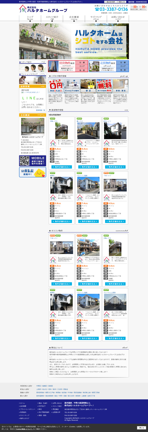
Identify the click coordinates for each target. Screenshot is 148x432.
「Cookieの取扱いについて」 (24, 429)
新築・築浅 (42, 415)
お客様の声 (56, 412)
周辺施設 (56, 409)
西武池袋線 (78, 392)
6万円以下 (42, 406)
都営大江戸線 (49, 392)
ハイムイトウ (81, 238)
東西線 (58, 392)
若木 (49, 389)
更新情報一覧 (40, 110)
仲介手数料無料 (44, 412)
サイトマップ (24, 415)
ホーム (22, 403)
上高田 (38, 389)
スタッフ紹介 (57, 406)
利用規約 (23, 412)
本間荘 (52, 175)
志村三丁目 (91, 396)
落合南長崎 (49, 396)
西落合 (65, 389)
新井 (54, 389)
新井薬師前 (40, 396)
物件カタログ (24, 418)
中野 (60, 396)
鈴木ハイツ (107, 121)
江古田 (59, 389)
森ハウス (80, 121)
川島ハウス (53, 121)
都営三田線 (96, 392)
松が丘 (44, 389)
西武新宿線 (40, 392)
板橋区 (44, 386)
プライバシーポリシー (27, 409)
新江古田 (71, 396)
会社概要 (23, 406)
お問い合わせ (57, 403)
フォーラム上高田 (110, 292)
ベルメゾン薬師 (82, 175)
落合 (55, 396)
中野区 (38, 386)
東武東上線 (87, 392)
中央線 (70, 392)
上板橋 (84, 396)
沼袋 (64, 396)
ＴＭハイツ (107, 175)
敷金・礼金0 (43, 403)
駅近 (40, 409)
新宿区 (50, 386)
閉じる (141, 428)
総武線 (64, 392)
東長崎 (78, 396)
